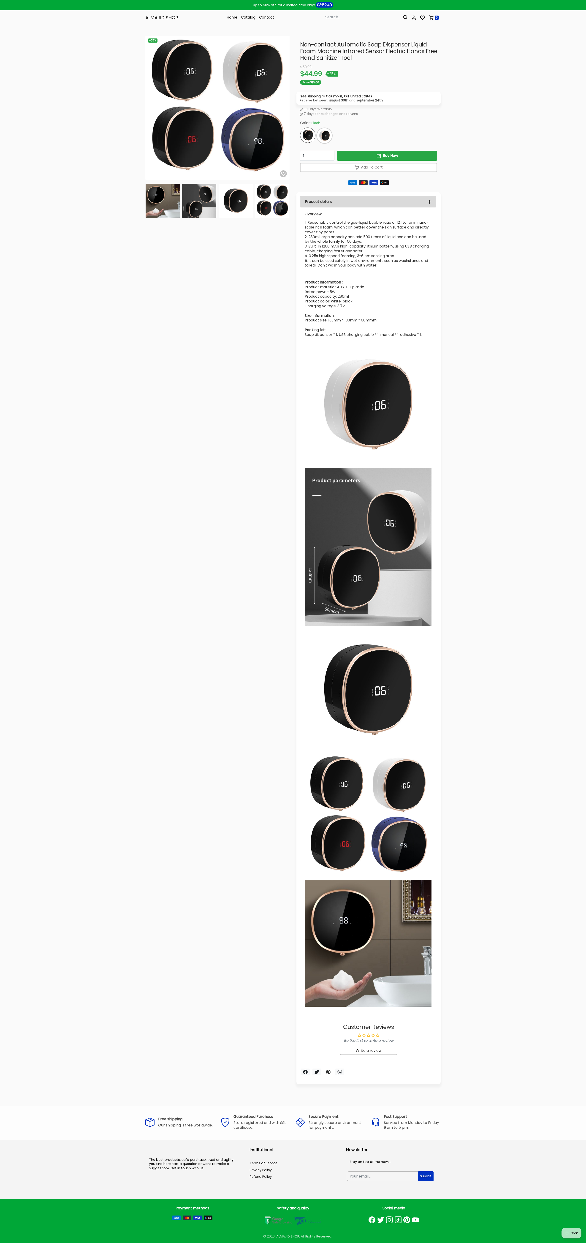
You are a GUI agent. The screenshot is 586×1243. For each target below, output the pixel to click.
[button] (414, 17)
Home (232, 17)
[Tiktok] (398, 1220)
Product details (318, 201)
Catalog (248, 17)
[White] (324, 136)
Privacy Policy (261, 1170)
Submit (425, 1176)
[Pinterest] (406, 1220)
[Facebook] (372, 1220)
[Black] (307, 135)
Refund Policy (261, 1176)
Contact (266, 17)
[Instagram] (389, 1220)
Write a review (369, 1050)
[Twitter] (380, 1220)
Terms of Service (263, 1163)
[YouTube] (415, 1220)
